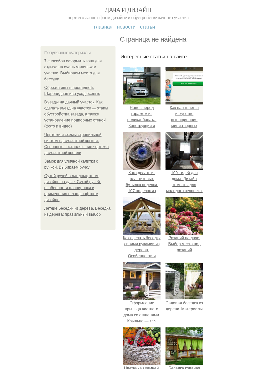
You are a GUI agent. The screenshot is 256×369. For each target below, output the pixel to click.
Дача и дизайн (128, 9)
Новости (126, 26)
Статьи (147, 26)
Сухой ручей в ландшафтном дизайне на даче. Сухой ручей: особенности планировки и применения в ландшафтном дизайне (72, 188)
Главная (103, 26)
